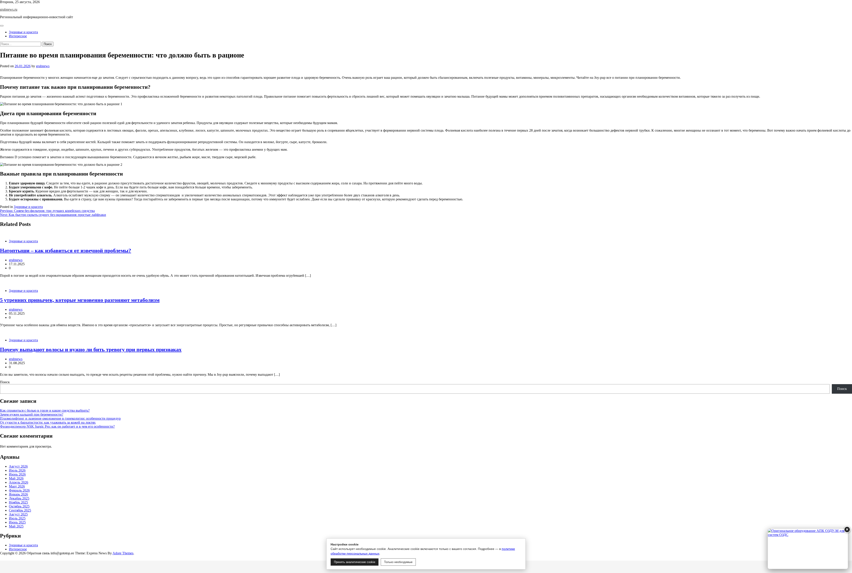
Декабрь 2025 (19, 498)
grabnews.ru (8, 9)
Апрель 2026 (18, 482)
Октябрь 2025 (19, 506)
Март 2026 (17, 486)
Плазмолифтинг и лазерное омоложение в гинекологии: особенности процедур (60, 418)
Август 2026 (18, 466)
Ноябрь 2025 (18, 502)
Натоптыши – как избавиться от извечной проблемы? (65, 250)
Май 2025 (16, 526)
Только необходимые (398, 562)
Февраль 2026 (19, 490)
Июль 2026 (17, 470)
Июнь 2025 (17, 522)
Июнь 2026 (17, 474)
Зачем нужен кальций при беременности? (31, 414)
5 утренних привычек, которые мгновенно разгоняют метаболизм (80, 300)
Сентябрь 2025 (20, 510)
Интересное (18, 36)
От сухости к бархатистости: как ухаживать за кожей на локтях (48, 422)
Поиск (5, 382)
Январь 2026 (18, 494)
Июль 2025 (17, 518)
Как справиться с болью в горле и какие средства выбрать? (45, 410)
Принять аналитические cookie (354, 562)
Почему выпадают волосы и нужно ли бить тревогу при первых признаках (90, 349)
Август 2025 (18, 514)
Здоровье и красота (23, 32)
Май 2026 (16, 478)
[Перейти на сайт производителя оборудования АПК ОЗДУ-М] (808, 549)
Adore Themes (122, 553)
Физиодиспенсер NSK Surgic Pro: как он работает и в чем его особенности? (57, 426)
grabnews (42, 66)
